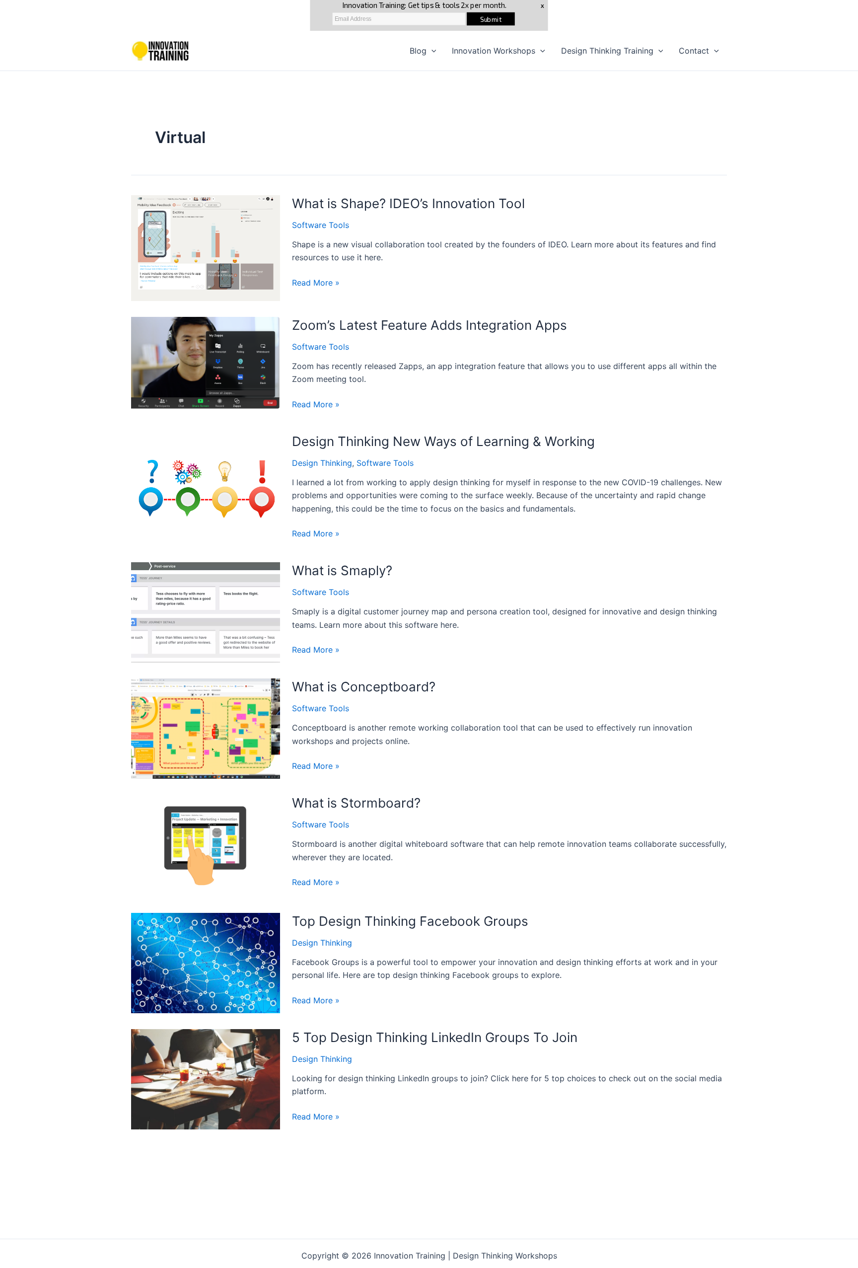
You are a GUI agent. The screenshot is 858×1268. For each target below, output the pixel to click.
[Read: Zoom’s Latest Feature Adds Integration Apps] (205, 366)
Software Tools (320, 225)
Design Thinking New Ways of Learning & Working (443, 441)
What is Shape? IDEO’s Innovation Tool (408, 203)
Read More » (316, 283)
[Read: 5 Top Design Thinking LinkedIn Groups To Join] (205, 1078)
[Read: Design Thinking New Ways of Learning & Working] (205, 489)
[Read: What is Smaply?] (205, 612)
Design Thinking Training (607, 51)
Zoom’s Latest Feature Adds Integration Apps (429, 325)
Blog (418, 51)
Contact (694, 51)
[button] (431, 51)
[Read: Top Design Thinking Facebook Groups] (205, 962)
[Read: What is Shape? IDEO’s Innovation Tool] (205, 247)
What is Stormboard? (356, 803)
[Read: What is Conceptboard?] (205, 728)
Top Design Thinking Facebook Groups (410, 921)
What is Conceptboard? (363, 686)
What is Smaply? (342, 570)
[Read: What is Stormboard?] (205, 845)
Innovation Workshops (493, 51)
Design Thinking (322, 463)
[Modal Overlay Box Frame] (429, 15)
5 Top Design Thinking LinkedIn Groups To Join (434, 1037)
